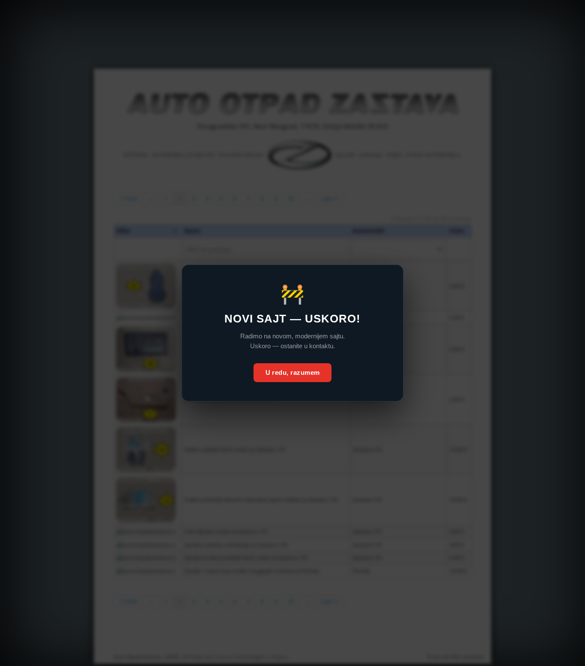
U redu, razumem (293, 372)
